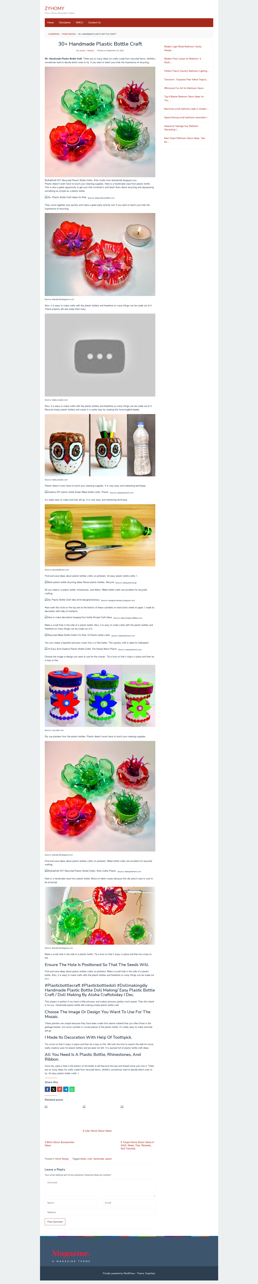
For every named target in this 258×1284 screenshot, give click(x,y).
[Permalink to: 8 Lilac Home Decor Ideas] (100, 1116)
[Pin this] (59, 1089)
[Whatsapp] (72, 1089)
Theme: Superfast (146, 1273)
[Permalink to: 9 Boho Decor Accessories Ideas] (62, 1122)
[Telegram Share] (65, 1089)
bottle (83, 1158)
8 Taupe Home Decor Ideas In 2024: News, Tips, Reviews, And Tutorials (137, 1145)
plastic (108, 1158)
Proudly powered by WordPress (119, 1273)
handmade (98, 1158)
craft (89, 1158)
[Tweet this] (53, 1089)
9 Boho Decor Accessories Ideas (59, 1143)
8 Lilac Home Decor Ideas (97, 1130)
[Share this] (47, 1089)
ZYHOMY (54, 8)
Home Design (62, 1158)
